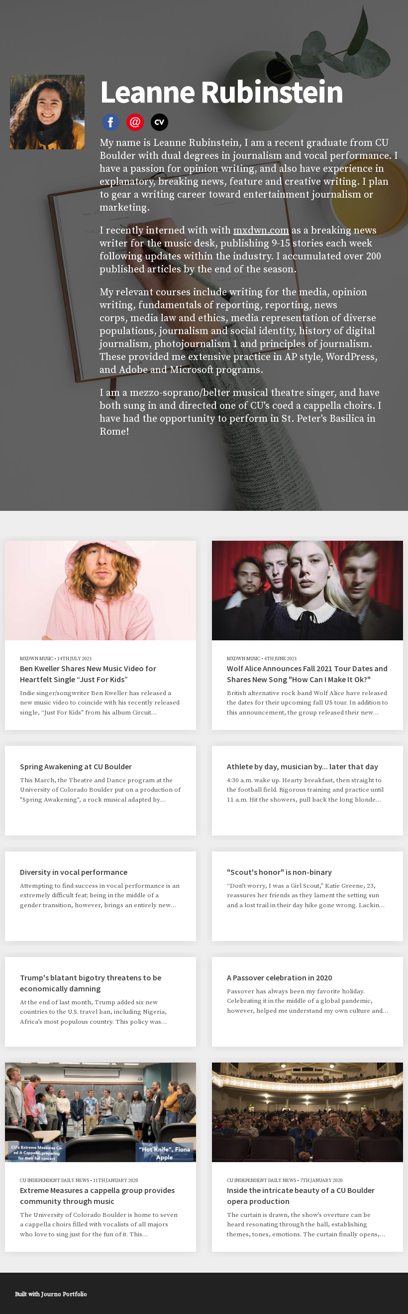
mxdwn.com (261, 231)
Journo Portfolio (64, 1294)
